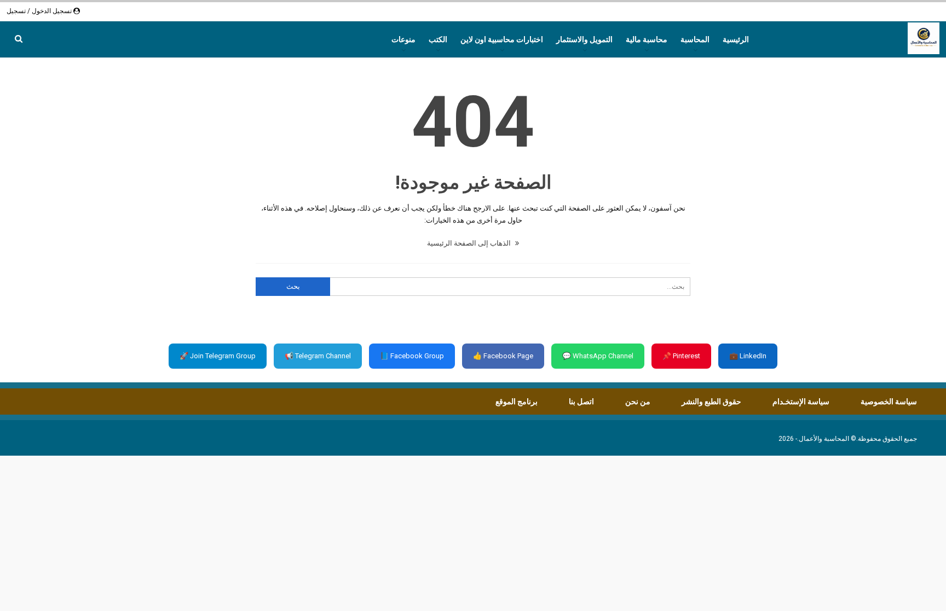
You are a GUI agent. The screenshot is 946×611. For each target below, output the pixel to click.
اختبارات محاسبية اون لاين (501, 39)
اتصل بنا (581, 401)
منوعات (403, 39)
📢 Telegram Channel (318, 356)
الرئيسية (736, 39)
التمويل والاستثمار (584, 39)
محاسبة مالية (646, 39)
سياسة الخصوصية (889, 401)
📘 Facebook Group (412, 356)
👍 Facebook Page (503, 356)
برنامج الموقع (516, 401)
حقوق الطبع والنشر (711, 401)
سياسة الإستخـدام (800, 401)
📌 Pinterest (681, 356)
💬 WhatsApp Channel (597, 356)
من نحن (637, 401)
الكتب (438, 39)
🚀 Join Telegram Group (218, 356)
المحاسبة (695, 39)
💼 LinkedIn (747, 356)
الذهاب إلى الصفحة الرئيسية (469, 243)
